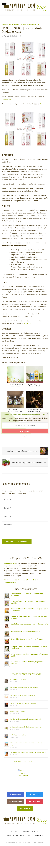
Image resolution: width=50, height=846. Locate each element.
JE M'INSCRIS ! (25, 431)
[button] (24, 414)
